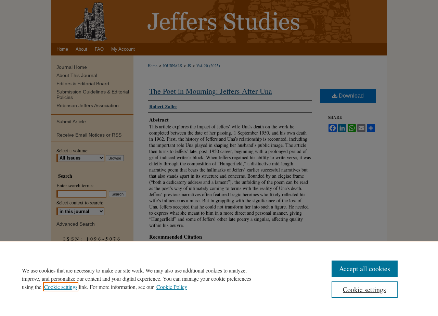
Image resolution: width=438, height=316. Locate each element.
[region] (219, 278)
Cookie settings (60, 286)
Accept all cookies (364, 268)
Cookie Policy (171, 286)
